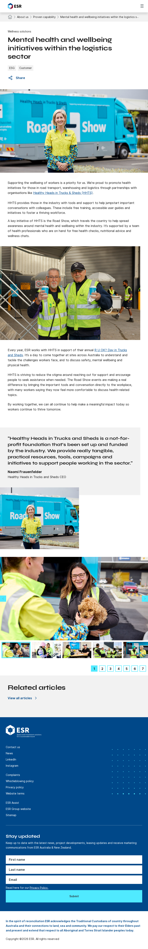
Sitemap (11, 815)
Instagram (12, 765)
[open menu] (142, 6)
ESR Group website (18, 809)
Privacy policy (15, 787)
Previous (3, 599)
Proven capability (44, 17)
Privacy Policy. (39, 887)
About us (23, 17)
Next (145, 599)
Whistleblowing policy (20, 781)
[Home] (29, 6)
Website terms (15, 793)
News (9, 753)
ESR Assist (12, 802)
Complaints (13, 775)
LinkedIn (11, 759)
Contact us (13, 747)
